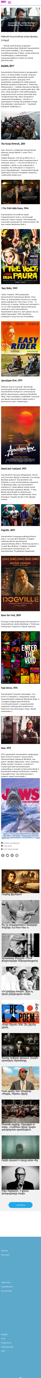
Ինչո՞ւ (3, 1351)
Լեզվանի (4, 1334)
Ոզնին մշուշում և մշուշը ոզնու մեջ (20, 1160)
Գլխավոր (4, 1251)
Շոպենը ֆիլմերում (12, 894)
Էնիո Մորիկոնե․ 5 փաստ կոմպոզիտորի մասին (15, 1192)
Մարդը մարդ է (6, 1343)
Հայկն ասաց (5, 1282)
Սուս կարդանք (6, 1291)
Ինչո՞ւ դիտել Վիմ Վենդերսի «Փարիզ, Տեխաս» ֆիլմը (16, 1092)
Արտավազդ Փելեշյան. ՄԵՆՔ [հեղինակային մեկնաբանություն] (20, 959)
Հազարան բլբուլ (7, 1286)
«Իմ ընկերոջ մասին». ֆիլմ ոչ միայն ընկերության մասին (17, 992)
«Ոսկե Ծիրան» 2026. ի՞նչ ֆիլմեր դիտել (19, 1026)
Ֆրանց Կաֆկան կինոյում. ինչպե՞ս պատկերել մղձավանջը (20, 1059)
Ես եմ (3, 1338)
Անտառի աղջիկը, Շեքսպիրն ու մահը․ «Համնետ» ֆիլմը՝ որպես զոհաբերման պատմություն (19, 1127)
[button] (9, 2)
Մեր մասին (5, 1255)
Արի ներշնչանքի (7, 1347)
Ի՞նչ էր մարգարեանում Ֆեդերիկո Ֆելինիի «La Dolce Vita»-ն (19, 926)
